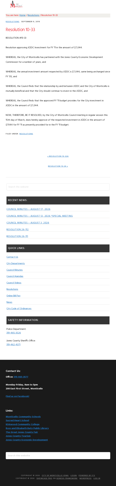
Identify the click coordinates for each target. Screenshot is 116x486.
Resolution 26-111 (17, 236)
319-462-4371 (13, 345)
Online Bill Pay (13, 296)
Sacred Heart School (17, 421)
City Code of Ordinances (18, 309)
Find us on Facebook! (17, 396)
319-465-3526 (13, 333)
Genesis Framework (66, 478)
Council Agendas (14, 276)
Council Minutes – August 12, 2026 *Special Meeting (39, 216)
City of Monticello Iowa (16, 4)
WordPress (85, 478)
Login (74, 475)
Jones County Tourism (18, 436)
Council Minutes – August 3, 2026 (27, 223)
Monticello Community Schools (23, 417)
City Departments (15, 264)
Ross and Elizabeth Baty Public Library (27, 428)
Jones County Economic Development (27, 440)
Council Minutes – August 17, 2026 (28, 209)
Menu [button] (106, 3)
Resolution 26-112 (17, 230)
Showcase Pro (44, 478)
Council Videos (13, 283)
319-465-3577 (21, 377)
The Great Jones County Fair (22, 432)
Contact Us (12, 257)
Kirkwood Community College (22, 424)
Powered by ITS (87, 475)
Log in (96, 478)
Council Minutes (14, 270)
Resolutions (12, 21)
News (9, 302)
